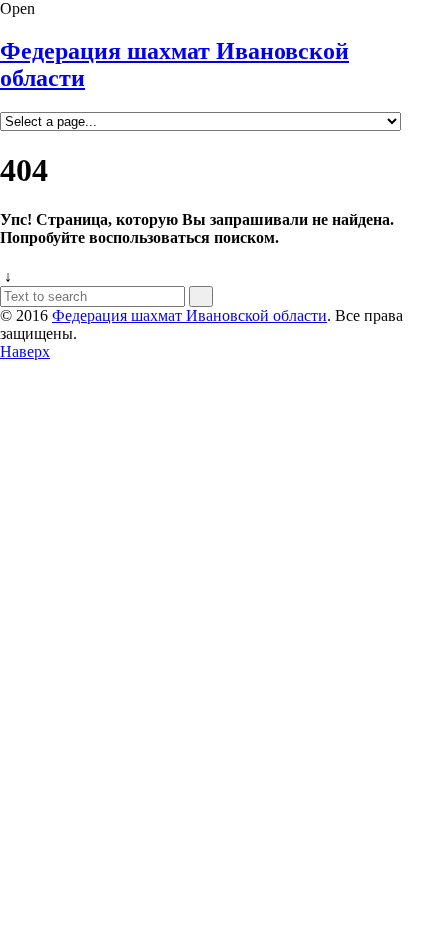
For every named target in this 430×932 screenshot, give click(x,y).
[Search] (201, 296)
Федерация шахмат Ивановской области (189, 315)
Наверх (25, 351)
